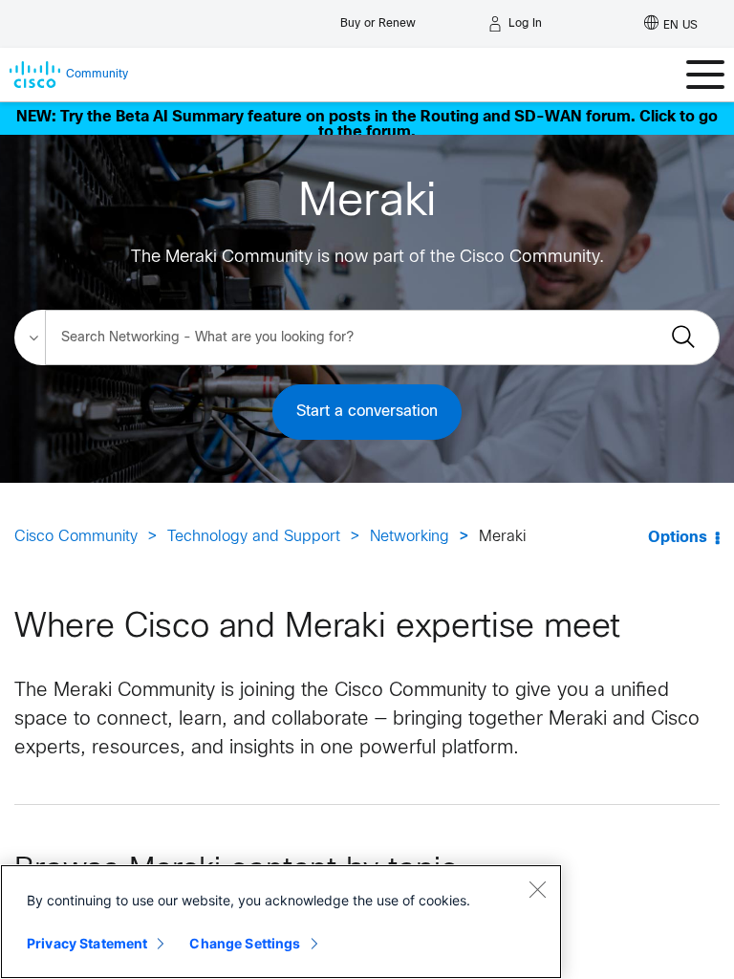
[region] (281, 921)
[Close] (537, 889)
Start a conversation (367, 411)
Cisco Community (76, 537)
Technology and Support (253, 537)
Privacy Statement (87, 943)
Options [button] (677, 538)
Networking (409, 537)
